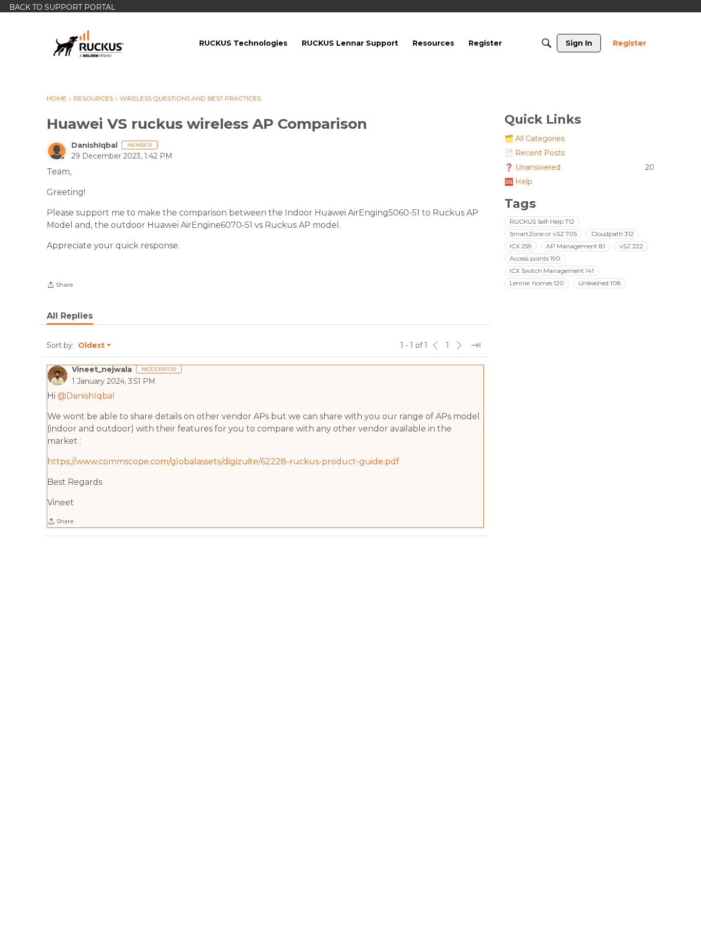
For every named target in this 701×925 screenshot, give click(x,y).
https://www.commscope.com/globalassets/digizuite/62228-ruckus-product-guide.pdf (223, 461)
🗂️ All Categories (534, 138)
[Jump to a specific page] (476, 345)
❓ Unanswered (579, 167)
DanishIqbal (94, 145)
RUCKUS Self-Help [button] (542, 221)
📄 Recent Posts (534, 153)
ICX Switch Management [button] (552, 270)
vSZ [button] (631, 246)
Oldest (92, 346)
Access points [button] (535, 258)
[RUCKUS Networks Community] (88, 43)
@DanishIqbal (86, 396)
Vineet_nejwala (102, 369)
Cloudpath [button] (612, 234)
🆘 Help (518, 181)
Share (60, 286)
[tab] (70, 316)
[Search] (546, 43)
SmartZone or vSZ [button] (543, 234)
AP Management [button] (575, 246)
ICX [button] (521, 246)
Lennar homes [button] (537, 283)
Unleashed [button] (599, 283)
